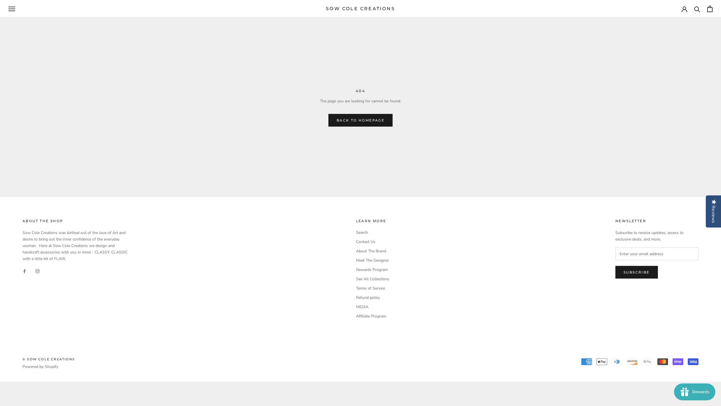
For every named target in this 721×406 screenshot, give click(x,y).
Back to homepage (360, 120)
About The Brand (371, 251)
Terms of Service (370, 288)
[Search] (697, 9)
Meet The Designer (372, 260)
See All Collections (372, 279)
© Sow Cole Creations (49, 359)
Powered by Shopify (40, 366)
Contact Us (365, 241)
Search (362, 232)
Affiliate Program (371, 316)
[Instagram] (37, 271)
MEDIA (362, 307)
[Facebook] (24, 271)
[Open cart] (710, 9)
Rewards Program (372, 269)
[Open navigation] (11, 8)
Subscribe (637, 272)
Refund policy (368, 297)
